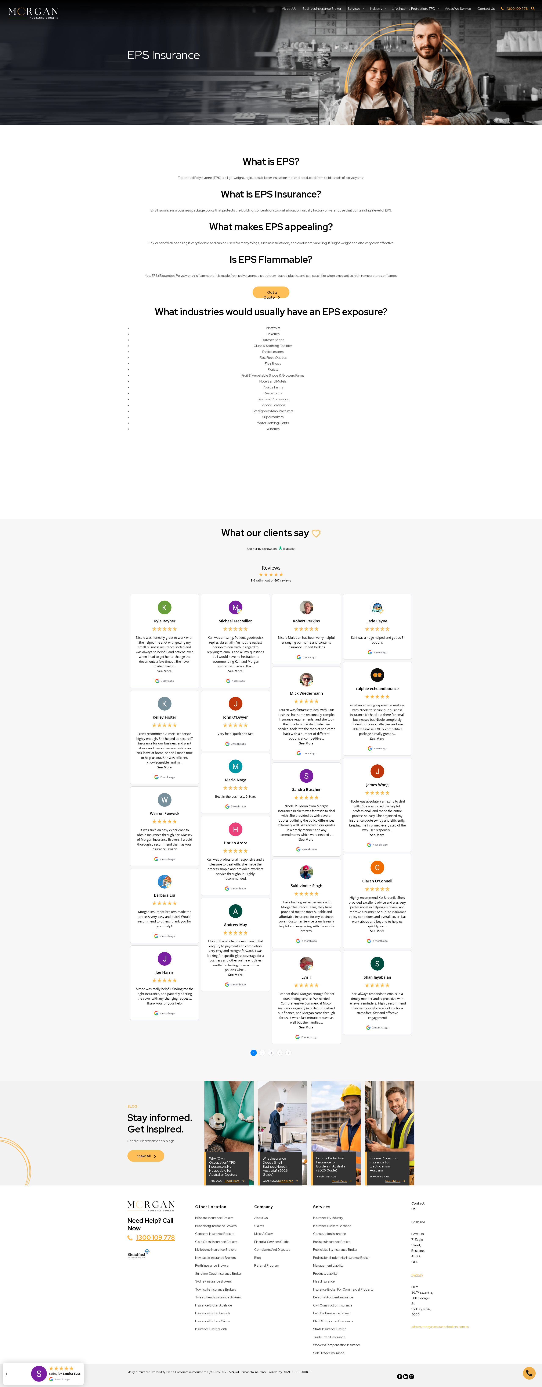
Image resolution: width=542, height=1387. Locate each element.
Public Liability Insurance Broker (335, 1250)
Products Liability (325, 1274)
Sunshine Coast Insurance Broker (218, 1274)
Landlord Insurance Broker (331, 1313)
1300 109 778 (155, 1237)
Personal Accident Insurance (333, 1297)
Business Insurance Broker (331, 1242)
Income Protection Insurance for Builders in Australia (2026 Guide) (330, 1164)
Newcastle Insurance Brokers (215, 1258)
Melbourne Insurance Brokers (215, 1250)
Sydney (417, 1275)
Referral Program (266, 1265)
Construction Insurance (329, 1234)
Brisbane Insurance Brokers (214, 1218)
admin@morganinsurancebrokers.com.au (440, 1327)
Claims (259, 1226)
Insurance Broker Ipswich (212, 1313)
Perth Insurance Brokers (211, 1265)
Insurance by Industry (328, 1218)
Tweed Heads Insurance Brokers (218, 1297)
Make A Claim (263, 1234)
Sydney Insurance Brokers (213, 1281)
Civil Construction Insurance (333, 1305)
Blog (257, 1258)
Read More (232, 1181)
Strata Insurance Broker (329, 1329)
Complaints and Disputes (272, 1250)
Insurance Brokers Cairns (212, 1321)
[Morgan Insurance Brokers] (33, 13)
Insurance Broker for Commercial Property (343, 1289)
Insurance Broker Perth (211, 1329)
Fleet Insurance (324, 1281)
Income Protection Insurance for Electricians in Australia (384, 1164)
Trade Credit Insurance (329, 1337)
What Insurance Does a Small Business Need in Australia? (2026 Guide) (275, 1166)
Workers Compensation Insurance (337, 1345)
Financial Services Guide (271, 1242)
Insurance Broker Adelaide (213, 1305)
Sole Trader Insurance (328, 1353)
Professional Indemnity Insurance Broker (341, 1258)
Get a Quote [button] (270, 294)
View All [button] (144, 1155)
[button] (533, 9)
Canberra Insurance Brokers (214, 1234)
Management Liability (328, 1265)
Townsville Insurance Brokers (215, 1289)
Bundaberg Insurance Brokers (215, 1226)
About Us (261, 1218)
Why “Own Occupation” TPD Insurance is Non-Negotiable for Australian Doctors (223, 1166)
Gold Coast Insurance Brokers (216, 1242)
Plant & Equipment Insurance (333, 1321)
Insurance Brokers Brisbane (332, 1226)
